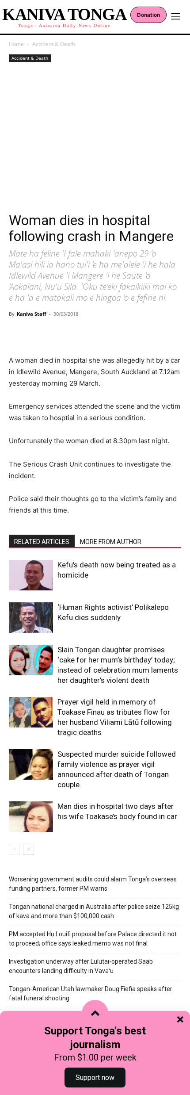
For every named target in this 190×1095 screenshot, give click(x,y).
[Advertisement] (95, 138)
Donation (148, 14)
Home (16, 44)
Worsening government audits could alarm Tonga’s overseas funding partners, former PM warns (93, 884)
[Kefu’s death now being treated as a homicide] (31, 575)
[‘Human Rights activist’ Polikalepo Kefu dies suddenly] (31, 617)
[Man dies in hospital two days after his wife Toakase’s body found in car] (31, 816)
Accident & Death (53, 44)
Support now (95, 1077)
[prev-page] (14, 849)
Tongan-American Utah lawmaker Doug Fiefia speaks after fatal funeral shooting (90, 993)
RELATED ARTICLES (41, 541)
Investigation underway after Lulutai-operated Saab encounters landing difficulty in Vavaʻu (81, 966)
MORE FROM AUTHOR (110, 541)
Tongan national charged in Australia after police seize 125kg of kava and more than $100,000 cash (94, 911)
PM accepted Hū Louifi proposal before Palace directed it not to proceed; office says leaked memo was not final (93, 938)
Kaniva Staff (31, 313)
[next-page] (28, 849)
